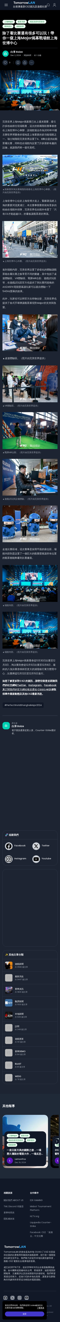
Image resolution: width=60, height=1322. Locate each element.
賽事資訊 (8, 26)
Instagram (35, 685)
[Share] (25, 62)
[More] (31, 62)
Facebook (50, 685)
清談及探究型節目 (37, 21)
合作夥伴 (34, 1192)
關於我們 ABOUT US (13, 1200)
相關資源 (8, 1192)
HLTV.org (34, 1216)
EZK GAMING (36, 1200)
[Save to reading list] (18, 62)
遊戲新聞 (20, 26)
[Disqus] (30, 779)
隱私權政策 (9, 1218)
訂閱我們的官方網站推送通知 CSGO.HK (27, 689)
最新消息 (21, 21)
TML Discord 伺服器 (14, 1206)
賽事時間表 (9, 1212)
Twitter (21, 685)
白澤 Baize (16, 52)
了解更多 (40, 1308)
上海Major (8, 21)
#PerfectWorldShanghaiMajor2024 (23, 705)
